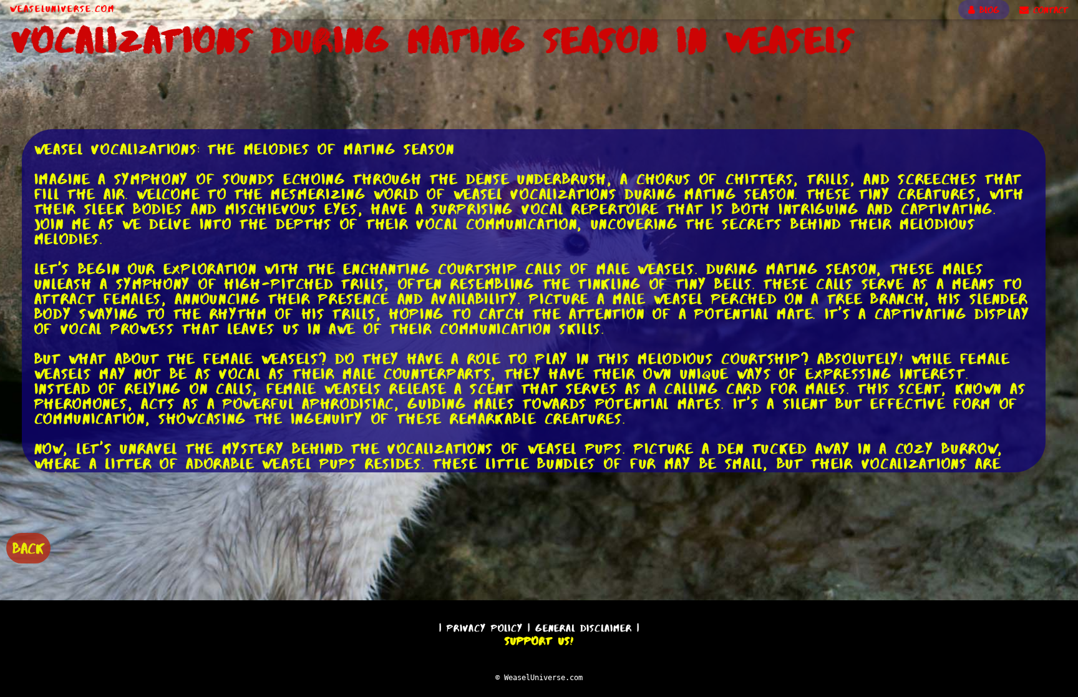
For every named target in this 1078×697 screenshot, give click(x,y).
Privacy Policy (485, 628)
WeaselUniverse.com (62, 8)
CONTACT (1048, 10)
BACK (28, 548)
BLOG (987, 10)
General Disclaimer (583, 628)
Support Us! (539, 641)
